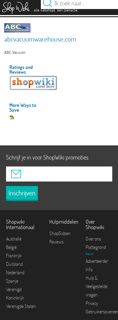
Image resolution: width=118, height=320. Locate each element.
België (11, 247)
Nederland (15, 272)
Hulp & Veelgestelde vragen (96, 286)
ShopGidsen (59, 233)
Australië (13, 239)
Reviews (56, 242)
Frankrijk (13, 256)
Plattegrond (96, 247)
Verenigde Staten (21, 306)
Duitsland (14, 264)
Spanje (12, 281)
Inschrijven (21, 193)
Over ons (93, 239)
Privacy (92, 303)
